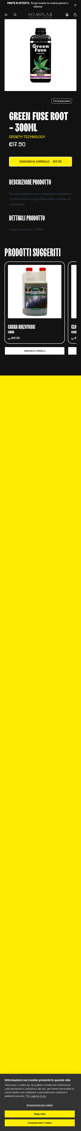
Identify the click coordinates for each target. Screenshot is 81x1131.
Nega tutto (40, 1114)
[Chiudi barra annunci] (75, 5)
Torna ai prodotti (61, 101)
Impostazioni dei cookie (40, 1105)
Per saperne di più (36, 1096)
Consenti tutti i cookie (40, 1123)
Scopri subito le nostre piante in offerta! (37, 5)
